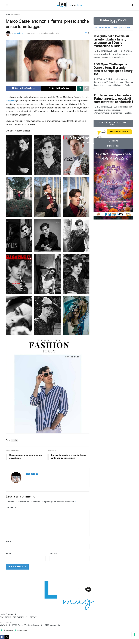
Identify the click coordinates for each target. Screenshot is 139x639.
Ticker (57, 33)
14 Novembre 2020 (34, 33)
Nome (9, 541)
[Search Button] (132, 5)
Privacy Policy (8, 630)
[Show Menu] (7, 5)
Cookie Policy (22, 630)
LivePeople (16, 14)
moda (14, 440)
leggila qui (11, 100)
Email (9, 553)
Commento (12, 507)
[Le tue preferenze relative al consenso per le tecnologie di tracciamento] (134, 634)
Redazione (18, 33)
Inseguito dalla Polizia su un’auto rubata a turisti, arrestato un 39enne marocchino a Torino (111, 41)
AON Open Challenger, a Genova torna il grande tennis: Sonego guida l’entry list (113, 69)
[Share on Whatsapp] (80, 88)
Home (8, 14)
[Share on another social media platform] (86, 88)
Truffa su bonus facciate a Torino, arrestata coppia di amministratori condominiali (113, 98)
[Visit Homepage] (69, 5)
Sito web (53, 553)
